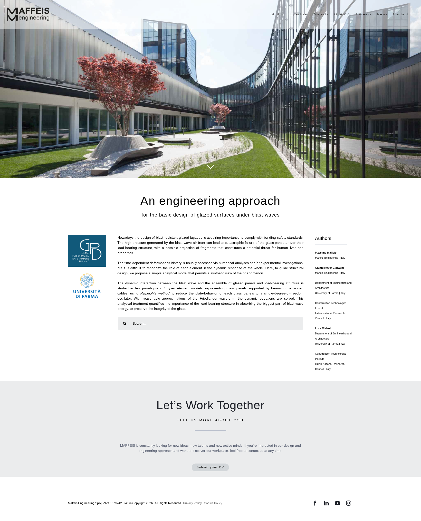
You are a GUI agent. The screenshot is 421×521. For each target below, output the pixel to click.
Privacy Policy (192, 503)
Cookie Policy (213, 503)
